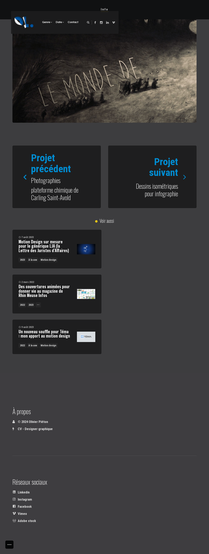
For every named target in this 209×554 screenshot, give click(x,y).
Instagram (24, 499)
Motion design (48, 259)
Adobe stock (26, 521)
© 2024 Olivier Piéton (32, 422)
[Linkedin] (107, 22)
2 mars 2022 (27, 282)
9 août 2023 (27, 327)
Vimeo (22, 514)
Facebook (24, 507)
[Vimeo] (113, 22)
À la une (33, 259)
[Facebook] (95, 22)
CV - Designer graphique (35, 429)
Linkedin (23, 492)
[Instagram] (101, 22)
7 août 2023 (27, 237)
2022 (22, 304)
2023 (22, 259)
